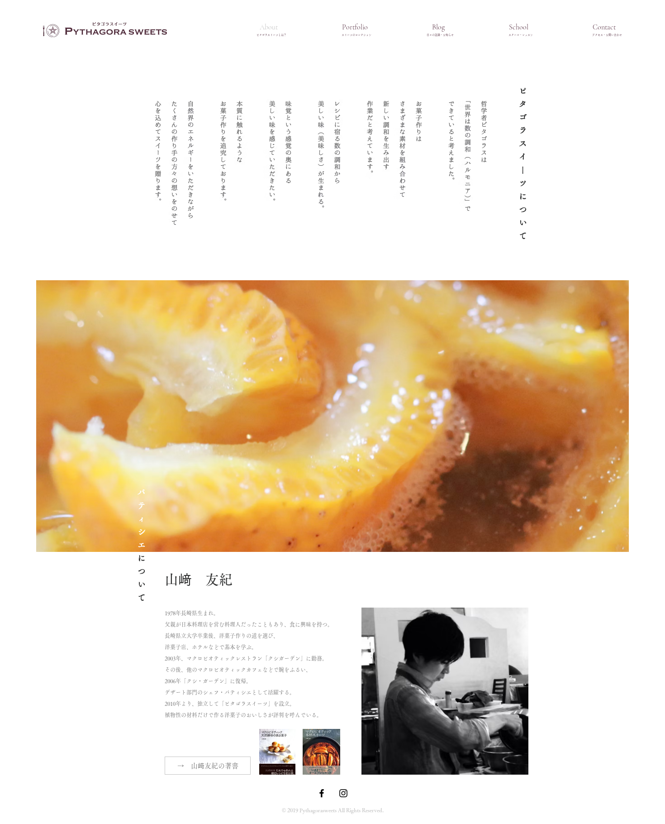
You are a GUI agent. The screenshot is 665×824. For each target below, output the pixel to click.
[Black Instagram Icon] (343, 793)
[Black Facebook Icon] (321, 793)
